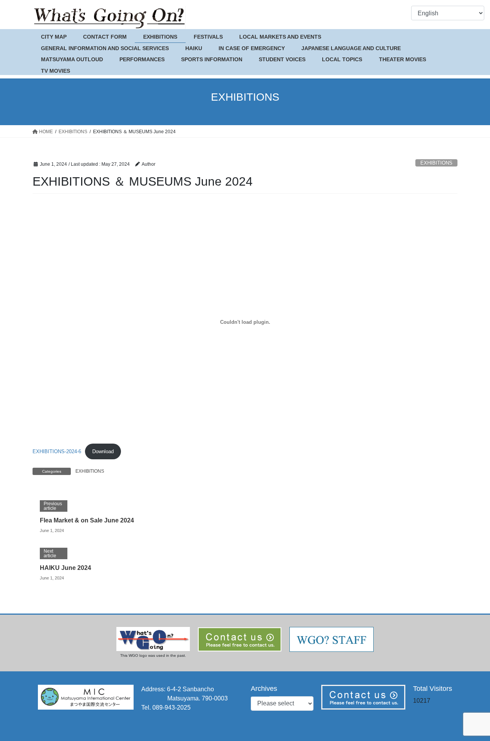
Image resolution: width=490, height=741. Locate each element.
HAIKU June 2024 (65, 568)
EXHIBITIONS (436, 163)
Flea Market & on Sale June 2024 (87, 520)
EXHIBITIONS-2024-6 (57, 451)
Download (103, 451)
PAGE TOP (471, 712)
